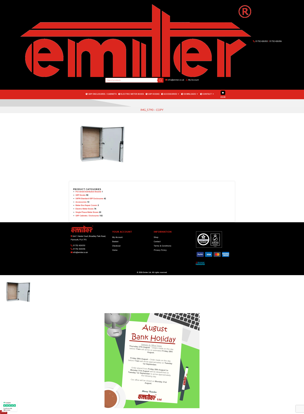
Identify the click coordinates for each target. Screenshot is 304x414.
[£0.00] (216, 94)
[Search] (161, 80)
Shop (156, 237)
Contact (157, 241)
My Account (117, 237)
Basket (115, 241)
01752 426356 (275, 41)
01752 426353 (261, 41)
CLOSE (4, 412)
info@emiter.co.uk (175, 80)
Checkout (116, 246)
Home (114, 250)
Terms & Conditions (162, 246)
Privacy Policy (160, 250)
